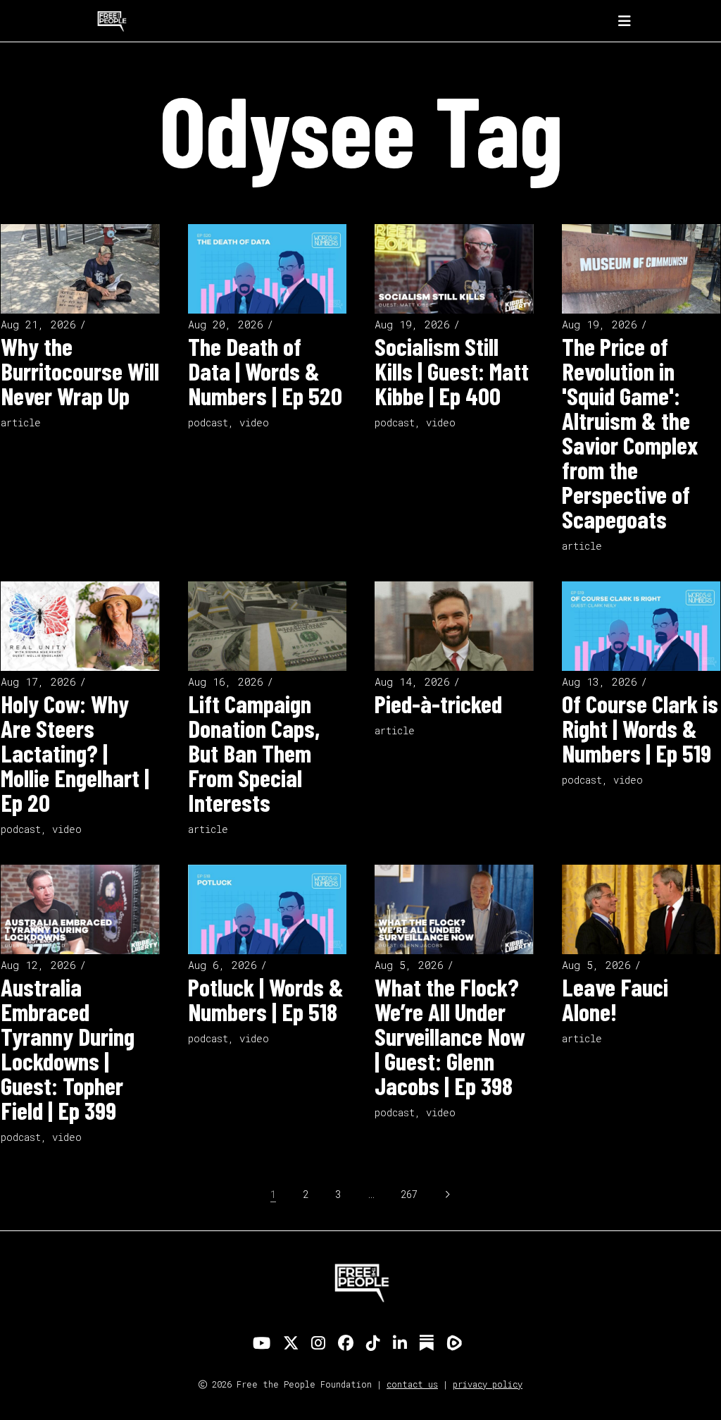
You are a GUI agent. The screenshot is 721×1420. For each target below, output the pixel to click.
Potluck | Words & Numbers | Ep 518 (266, 999)
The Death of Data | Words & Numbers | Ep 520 (265, 370)
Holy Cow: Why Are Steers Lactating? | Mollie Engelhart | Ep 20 (75, 753)
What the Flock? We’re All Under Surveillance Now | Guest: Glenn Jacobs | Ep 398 (450, 1036)
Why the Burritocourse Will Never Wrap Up (80, 370)
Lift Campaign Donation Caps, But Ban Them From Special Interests (254, 753)
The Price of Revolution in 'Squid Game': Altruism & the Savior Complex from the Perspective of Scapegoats (630, 432)
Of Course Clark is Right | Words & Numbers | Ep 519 (640, 728)
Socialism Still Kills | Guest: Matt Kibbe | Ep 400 (452, 370)
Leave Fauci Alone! (615, 999)
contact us (412, 1384)
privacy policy (487, 1384)
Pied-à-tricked (438, 703)
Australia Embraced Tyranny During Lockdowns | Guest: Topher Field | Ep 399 (67, 1048)
